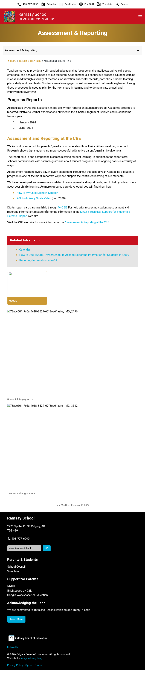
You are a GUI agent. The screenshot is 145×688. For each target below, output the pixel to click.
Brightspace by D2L (19, 590)
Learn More (16, 619)
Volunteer (13, 571)
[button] (18, 538)
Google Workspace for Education (27, 595)
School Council (16, 566)
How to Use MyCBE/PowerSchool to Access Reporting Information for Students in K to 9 (74, 255)
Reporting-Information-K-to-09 (38, 260)
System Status (33, 665)
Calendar (24, 249)
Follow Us (12, 647)
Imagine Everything (31, 658)
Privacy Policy (15, 665)
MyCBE (11, 586)
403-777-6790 (20, 538)
